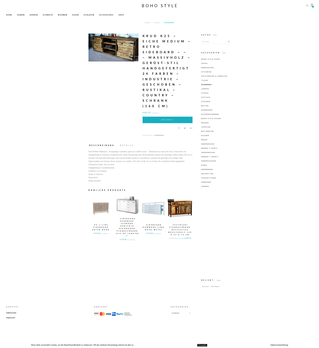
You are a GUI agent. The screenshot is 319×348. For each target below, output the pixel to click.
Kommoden (207, 110)
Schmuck (48, 15)
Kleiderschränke (210, 114)
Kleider (205, 135)
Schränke (169, 22)
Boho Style (205, 286)
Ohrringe (206, 182)
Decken (205, 123)
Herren (34, 15)
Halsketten (207, 173)
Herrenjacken (208, 161)
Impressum (10, 318)
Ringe (204, 165)
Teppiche (206, 127)
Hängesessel (207, 67)
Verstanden (202, 345)
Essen (75, 15)
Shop (121, 15)
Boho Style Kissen (211, 118)
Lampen (205, 89)
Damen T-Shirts (209, 148)
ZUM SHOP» (101, 211)
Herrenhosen (208, 152)
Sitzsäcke (206, 72)
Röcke (204, 139)
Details (127, 145)
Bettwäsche (207, 131)
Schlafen (89, 15)
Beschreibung (102, 145)
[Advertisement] (216, 234)
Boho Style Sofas (210, 59)
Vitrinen (205, 101)
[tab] (103, 145)
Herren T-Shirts (209, 156)
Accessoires (106, 15)
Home (9, 15)
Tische (204, 80)
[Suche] (229, 42)
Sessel (204, 63)
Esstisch (205, 97)
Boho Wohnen (215, 286)
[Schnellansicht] (107, 206)
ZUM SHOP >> (167, 120)
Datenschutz (11, 313)
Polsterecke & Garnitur (214, 76)
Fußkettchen (208, 178)
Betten (205, 106)
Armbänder (207, 169)
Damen (21, 15)
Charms (205, 186)
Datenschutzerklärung (279, 345)
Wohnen (62, 15)
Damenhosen (207, 144)
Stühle (205, 93)
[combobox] (181, 313)
